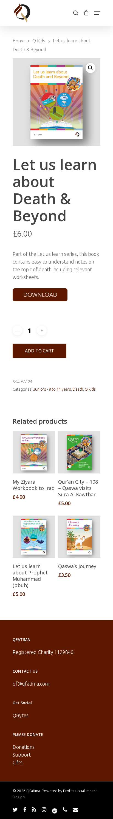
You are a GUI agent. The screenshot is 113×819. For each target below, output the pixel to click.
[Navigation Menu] (97, 13)
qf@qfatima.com (31, 683)
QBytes (21, 715)
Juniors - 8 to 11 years (52, 389)
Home (19, 40)
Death (78, 389)
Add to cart (39, 351)
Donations (24, 747)
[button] (90, 68)
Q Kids (38, 40)
